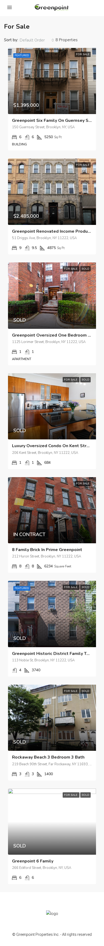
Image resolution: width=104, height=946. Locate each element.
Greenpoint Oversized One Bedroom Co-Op (56, 335)
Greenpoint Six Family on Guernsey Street (55, 120)
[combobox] (37, 40)
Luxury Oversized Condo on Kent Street (53, 446)
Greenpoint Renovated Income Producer (53, 231)
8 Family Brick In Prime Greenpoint (47, 550)
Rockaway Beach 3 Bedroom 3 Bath (48, 757)
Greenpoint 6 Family (32, 861)
